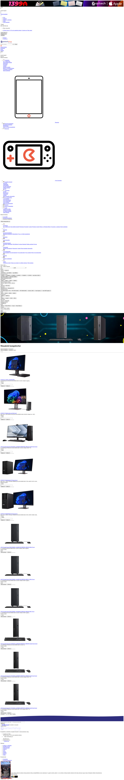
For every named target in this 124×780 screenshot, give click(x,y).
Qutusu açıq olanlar (7, 210)
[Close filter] (6, 265)
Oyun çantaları (6, 202)
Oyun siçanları (6, 198)
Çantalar (5, 195)
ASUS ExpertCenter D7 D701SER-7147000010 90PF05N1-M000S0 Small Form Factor (19, 708)
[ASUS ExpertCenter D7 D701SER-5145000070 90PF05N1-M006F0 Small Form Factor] (18, 674)
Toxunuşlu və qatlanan (7, 69)
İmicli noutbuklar (6, 70)
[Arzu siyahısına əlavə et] (10, 386)
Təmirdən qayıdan (7, 209)
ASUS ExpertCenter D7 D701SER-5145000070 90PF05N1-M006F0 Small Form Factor (19, 675)
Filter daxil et (7, 309)
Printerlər (6, 204)
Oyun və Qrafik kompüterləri (9, 127)
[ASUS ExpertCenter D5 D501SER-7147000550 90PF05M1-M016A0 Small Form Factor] (18, 445)
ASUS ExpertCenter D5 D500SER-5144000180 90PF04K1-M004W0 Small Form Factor (19, 643)
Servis (4, 751)
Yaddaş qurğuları (6, 187)
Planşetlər (57, 122)
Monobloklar (5, 125)
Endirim (4, 752)
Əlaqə (4, 21)
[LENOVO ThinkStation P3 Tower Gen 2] (18, 512)
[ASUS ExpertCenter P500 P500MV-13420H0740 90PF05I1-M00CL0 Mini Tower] (18, 578)
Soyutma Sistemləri (7, 186)
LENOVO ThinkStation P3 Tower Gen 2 (9, 513)
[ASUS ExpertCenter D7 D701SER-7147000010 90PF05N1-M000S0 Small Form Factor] (18, 706)
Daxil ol (4, 37)
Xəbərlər (5, 18)
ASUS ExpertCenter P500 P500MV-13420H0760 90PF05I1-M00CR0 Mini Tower (18, 547)
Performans (5, 63)
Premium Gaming (6, 67)
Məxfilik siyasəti (6, 746)
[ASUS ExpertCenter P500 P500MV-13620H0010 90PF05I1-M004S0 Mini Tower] (18, 610)
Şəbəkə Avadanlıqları (8, 206)
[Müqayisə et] (12, 386)
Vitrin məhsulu (6, 212)
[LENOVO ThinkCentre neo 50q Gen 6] (18, 412)
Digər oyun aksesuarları (8, 203)
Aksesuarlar (6, 190)
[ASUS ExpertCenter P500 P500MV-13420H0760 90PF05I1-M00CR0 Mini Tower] (18, 546)
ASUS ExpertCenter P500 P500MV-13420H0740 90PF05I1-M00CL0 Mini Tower (18, 579)
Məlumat (2, 743)
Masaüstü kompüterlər (7, 124)
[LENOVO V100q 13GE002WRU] (18, 378)
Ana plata (5, 183)
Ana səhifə (5, 216)
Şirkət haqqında (6, 22)
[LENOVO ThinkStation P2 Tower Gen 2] (18, 479)
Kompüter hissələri (8, 181)
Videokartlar (5, 184)
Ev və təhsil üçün (6, 61)
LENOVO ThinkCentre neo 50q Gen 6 (9, 413)
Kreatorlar (5, 64)
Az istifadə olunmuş (7, 211)
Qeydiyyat (5, 38)
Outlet (5, 207)
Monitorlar (6, 128)
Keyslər (4, 188)
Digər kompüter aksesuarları (9, 196)
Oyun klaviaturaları (7, 200)
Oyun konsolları (58, 180)
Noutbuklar (6, 60)
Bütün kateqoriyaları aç (5, 221)
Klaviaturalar (5, 192)
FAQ (4, 17)
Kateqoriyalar (3, 757)
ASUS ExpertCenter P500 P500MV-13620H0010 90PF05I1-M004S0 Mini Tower (17, 611)
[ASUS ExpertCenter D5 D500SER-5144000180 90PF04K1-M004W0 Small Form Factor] (18, 642)
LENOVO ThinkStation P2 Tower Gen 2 (9, 480)
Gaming (4, 66)
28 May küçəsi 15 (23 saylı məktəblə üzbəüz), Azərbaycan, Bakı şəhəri (17, 30)
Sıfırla (2, 309)
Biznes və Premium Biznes (8, 68)
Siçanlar (4, 191)
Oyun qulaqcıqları (6, 201)
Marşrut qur (6, 741)
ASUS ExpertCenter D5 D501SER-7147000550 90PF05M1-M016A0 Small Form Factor (19, 446)
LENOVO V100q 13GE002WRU (8, 379)
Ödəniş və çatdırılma (7, 19)
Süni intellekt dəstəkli (7, 62)
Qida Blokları (6, 185)
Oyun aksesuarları (8, 197)
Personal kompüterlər (8, 123)
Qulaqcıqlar (5, 194)
